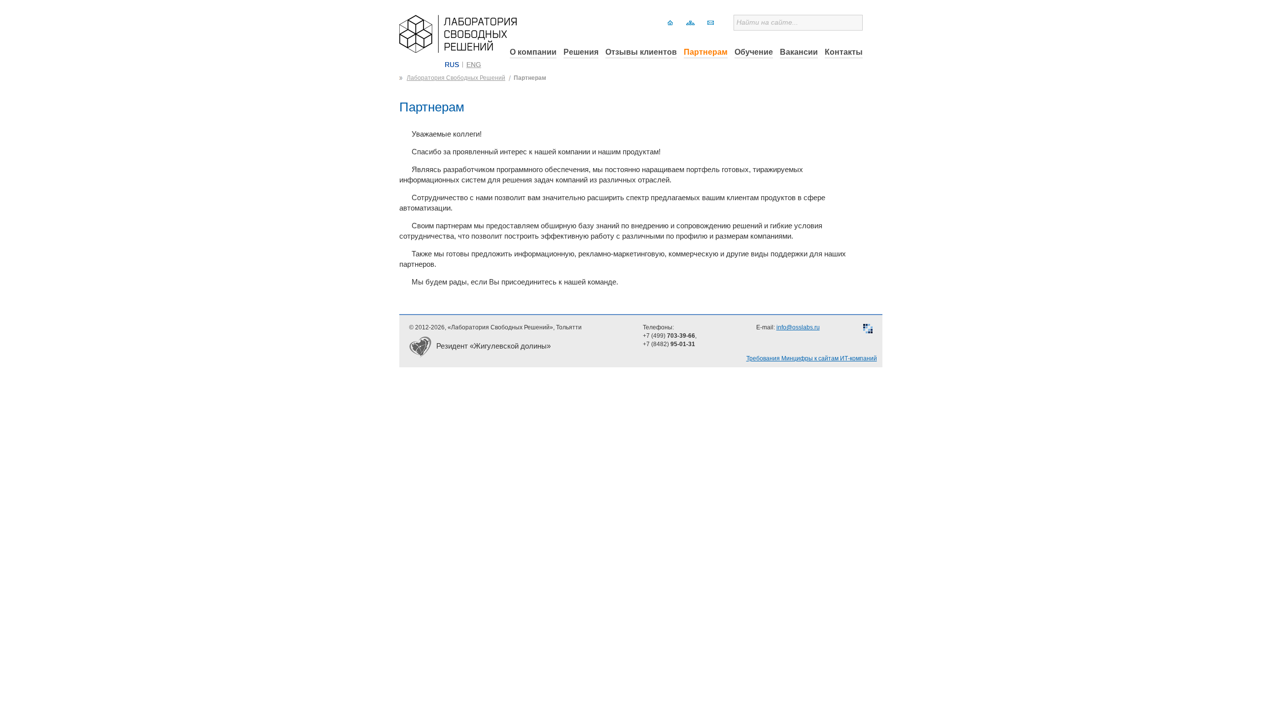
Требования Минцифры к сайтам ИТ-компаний (811, 358)
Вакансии (799, 52)
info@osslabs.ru (798, 327)
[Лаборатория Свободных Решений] (458, 50)
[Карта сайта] (690, 22)
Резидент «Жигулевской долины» (493, 346)
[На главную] (670, 22)
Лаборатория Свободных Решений (456, 77)
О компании (533, 52)
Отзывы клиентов (641, 52)
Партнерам (706, 52)
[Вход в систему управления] (868, 330)
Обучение (754, 52)
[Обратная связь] (710, 22)
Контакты (844, 52)
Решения (580, 52)
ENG (473, 65)
